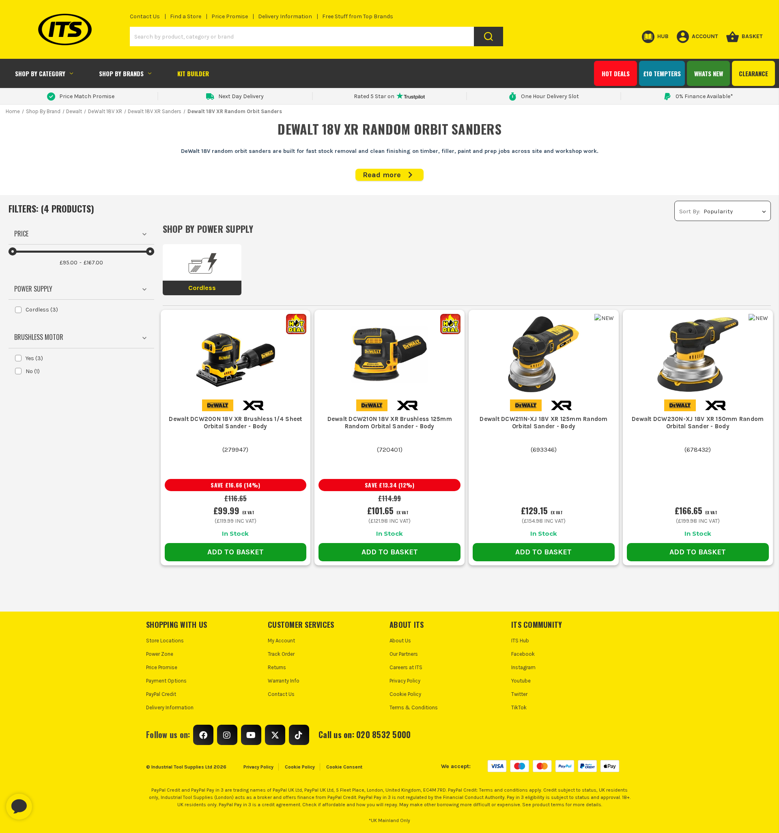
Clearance (753, 73)
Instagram (523, 667)
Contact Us (145, 16)
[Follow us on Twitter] (275, 735)
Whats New (708, 73)
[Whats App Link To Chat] (45, 802)
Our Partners (404, 654)
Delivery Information (285, 16)
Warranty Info (283, 681)
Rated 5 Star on (374, 96)
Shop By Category (40, 73)
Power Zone (159, 654)
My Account (281, 641)
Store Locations (165, 641)
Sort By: (689, 211)
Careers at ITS (406, 667)
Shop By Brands (121, 73)
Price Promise (229, 16)
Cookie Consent (344, 767)
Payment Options (166, 681)
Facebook (523, 654)
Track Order (281, 654)
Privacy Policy (405, 681)
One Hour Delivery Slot (550, 96)
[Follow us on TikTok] (299, 735)
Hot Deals (616, 73)
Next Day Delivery (241, 96)
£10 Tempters (662, 73)
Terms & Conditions (414, 707)
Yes (34, 358)
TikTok (519, 707)
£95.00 (68, 262)
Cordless (42, 309)
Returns (277, 667)
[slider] (13, 251)
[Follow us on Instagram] (227, 735)
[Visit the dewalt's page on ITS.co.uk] (217, 404)
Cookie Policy (405, 694)
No (33, 371)
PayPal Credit (161, 694)
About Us (400, 641)
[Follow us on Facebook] (203, 735)
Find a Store (185, 16)
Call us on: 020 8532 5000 (364, 734)
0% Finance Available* (704, 96)
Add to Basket (235, 551)
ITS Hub (520, 641)
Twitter (519, 694)
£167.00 (93, 262)
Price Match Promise (86, 96)
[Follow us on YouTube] (251, 735)
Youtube (521, 681)
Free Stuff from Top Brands (357, 16)
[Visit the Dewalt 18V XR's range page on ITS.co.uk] (253, 404)
